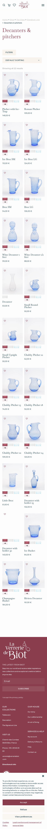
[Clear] (10, 101)
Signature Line (33, 20)
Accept (23, 802)
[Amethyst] (5, 101)
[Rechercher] (3, 5)
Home (5, 20)
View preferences (23, 816)
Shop (12, 20)
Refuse (23, 809)
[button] (43, 776)
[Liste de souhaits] (14, 5)
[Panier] (9, 5)
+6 (5, 104)
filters (9, 52)
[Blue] (16, 101)
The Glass (20, 20)
